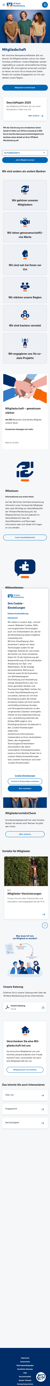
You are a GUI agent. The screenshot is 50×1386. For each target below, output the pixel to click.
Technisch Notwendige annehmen (25, 781)
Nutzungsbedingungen (25, 1365)
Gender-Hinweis (25, 1380)
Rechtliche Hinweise (25, 1369)
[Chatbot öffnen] (41, 1377)
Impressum (25, 1358)
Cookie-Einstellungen (25, 775)
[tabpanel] (25, 887)
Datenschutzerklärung (18, 613)
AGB (25, 1373)
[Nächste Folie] (45, 925)
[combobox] (25, 152)
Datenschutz (25, 1362)
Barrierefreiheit (25, 1377)
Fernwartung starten (25, 1384)
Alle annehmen (25, 789)
